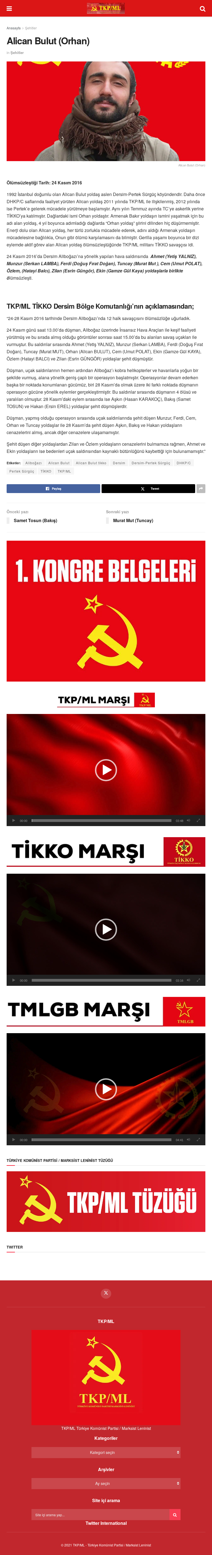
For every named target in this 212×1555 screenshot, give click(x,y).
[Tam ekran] (198, 820)
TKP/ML (64, 471)
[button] (106, 770)
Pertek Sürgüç (21, 471)
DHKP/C (184, 462)
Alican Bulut (59, 462)
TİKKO (46, 471)
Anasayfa (14, 27)
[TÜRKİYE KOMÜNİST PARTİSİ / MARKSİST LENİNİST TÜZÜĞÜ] (106, 1201)
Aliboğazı (33, 462)
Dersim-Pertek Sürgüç (151, 462)
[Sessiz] (188, 820)
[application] (106, 770)
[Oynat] (14, 820)
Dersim (119, 462)
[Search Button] (175, 1514)
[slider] (101, 820)
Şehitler (31, 27)
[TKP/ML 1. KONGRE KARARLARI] (106, 610)
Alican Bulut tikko (91, 462)
